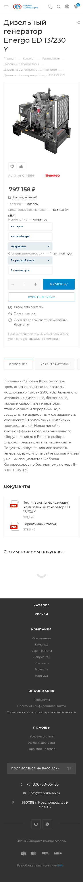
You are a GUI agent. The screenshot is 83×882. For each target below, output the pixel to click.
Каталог (41, 605)
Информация (41, 691)
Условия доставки (41, 742)
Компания (41, 629)
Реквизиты (41, 699)
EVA (60, 865)
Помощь (41, 727)
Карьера (41, 675)
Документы (41, 657)
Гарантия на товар (42, 749)
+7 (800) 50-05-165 (43, 784)
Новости (41, 669)
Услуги (41, 614)
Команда (41, 644)
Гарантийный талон (39, 524)
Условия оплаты (42, 736)
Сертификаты (41, 650)
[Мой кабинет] (67, 7)
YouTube (36, 824)
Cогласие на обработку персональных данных (41, 712)
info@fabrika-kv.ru (45, 793)
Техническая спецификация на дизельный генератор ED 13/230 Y (46, 507)
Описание (18, 364)
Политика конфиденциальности (41, 706)
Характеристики (55, 364)
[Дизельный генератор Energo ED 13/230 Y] (41, 121)
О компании (41, 638)
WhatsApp (47, 824)
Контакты (42, 663)
